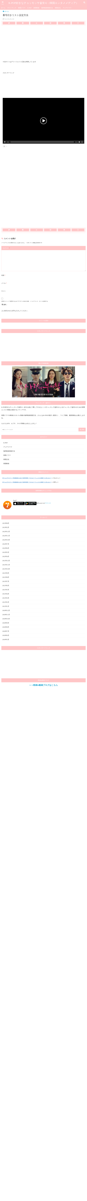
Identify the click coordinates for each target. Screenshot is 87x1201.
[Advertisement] (43, 43)
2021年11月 (6, 565)
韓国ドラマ (21, 8)
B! (36, 23)
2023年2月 (5, 527)
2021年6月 (5, 585)
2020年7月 (5, 631)
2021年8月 (5, 577)
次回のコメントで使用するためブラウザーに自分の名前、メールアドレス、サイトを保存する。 (25, 301)
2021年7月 (5, 581)
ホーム (3, 8)
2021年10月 (6, 569)
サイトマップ (11, 8)
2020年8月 (5, 627)
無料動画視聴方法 (47, 8)
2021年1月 (5, 606)
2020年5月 (5, 639)
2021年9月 (5, 573)
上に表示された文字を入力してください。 (15, 311)
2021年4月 (5, 594)
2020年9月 (5, 623)
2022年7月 (5, 544)
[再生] (5, 142)
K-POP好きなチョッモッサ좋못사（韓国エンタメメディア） (43, 3)
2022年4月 (5, 556)
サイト (3, 291)
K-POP (29, 8)
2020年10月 (6, 619)
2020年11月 (6, 614)
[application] (43, 121)
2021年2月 (5, 602)
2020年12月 (6, 610)
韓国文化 (58, 8)
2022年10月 (6, 540)
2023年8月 (5, 523)
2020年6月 (5, 635)
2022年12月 (6, 531)
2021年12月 (6, 560)
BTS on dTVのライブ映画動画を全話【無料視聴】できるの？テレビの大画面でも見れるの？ (26, 478)
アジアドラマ (67, 8)
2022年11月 (6, 536)
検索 (83, 429)
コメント (6, 248)
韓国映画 (36, 8)
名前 (3, 275)
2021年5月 (5, 589)
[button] (43, 120)
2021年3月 (5, 598)
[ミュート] (79, 142)
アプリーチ (48, 503)
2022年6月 (5, 548)
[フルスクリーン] (82, 142)
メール (4, 283)
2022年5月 (5, 552)
